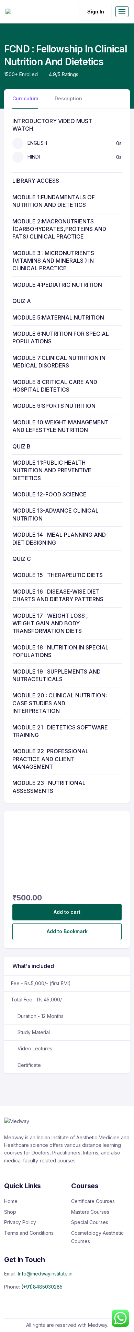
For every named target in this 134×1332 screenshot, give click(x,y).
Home (11, 1201)
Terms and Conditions (29, 1233)
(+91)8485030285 (42, 1287)
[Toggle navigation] (122, 11)
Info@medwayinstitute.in (45, 1273)
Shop (10, 1212)
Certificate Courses (93, 1201)
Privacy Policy (20, 1222)
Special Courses (89, 1222)
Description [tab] (68, 98)
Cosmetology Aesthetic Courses (97, 1237)
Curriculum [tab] (25, 98)
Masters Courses (90, 1212)
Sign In (95, 11)
